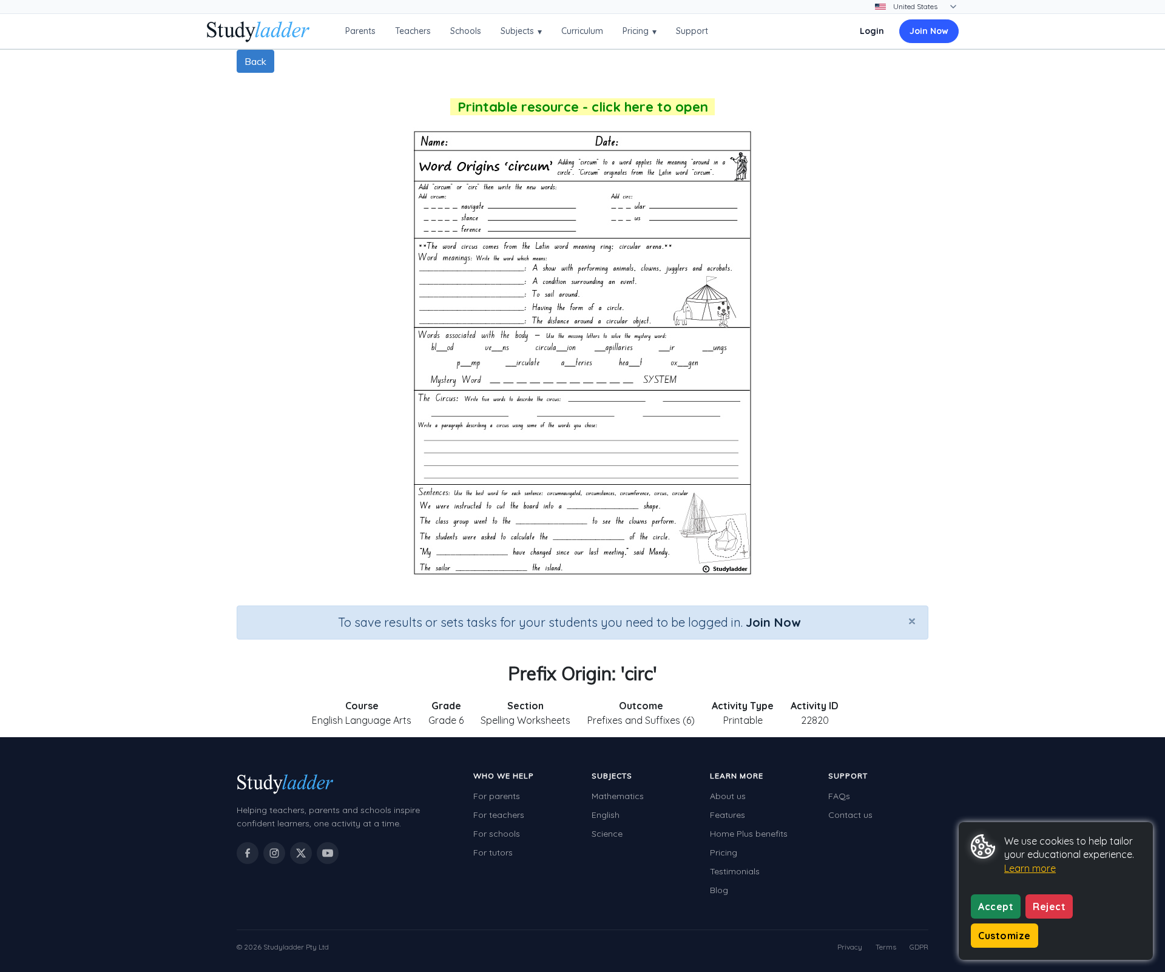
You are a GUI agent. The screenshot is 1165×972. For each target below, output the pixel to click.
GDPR (919, 946)
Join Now (929, 30)
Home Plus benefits (749, 833)
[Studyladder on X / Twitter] (301, 853)
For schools (496, 833)
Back (255, 61)
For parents (496, 796)
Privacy (849, 946)
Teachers (413, 30)
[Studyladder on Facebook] (247, 853)
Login (872, 30)
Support (692, 30)
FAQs (839, 796)
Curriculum (582, 30)
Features (727, 814)
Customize (1004, 936)
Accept (995, 906)
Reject (1049, 906)
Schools (465, 30)
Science (607, 833)
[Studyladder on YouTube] (328, 853)
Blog (719, 890)
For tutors (493, 852)
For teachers (498, 814)
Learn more (1030, 868)
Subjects (521, 31)
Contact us (850, 814)
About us (728, 796)
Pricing (640, 31)
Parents (360, 30)
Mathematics (618, 796)
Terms (886, 946)
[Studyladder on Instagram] (274, 853)
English (606, 814)
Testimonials (735, 871)
